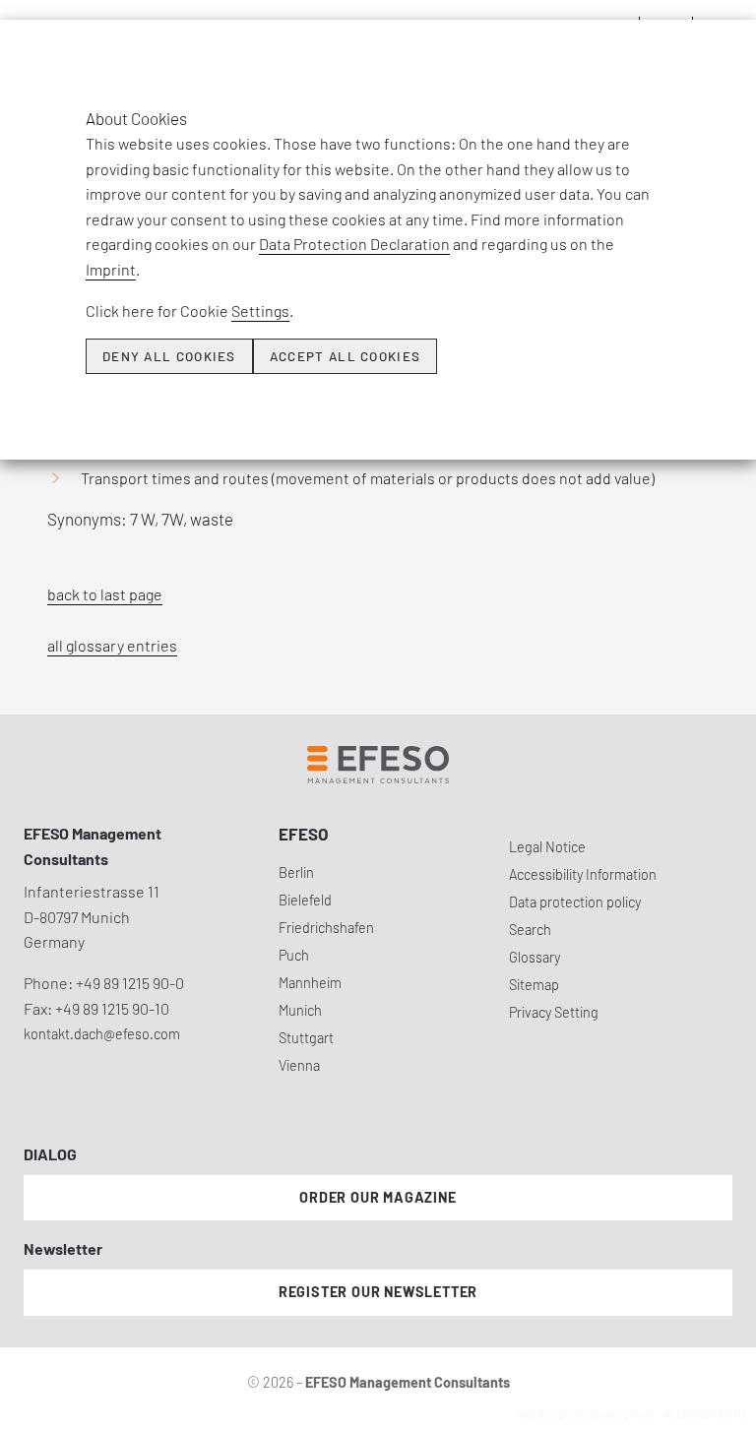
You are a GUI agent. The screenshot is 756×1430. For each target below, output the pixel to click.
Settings (260, 310)
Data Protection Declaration (354, 243)
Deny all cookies (169, 356)
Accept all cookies (345, 356)
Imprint (111, 269)
